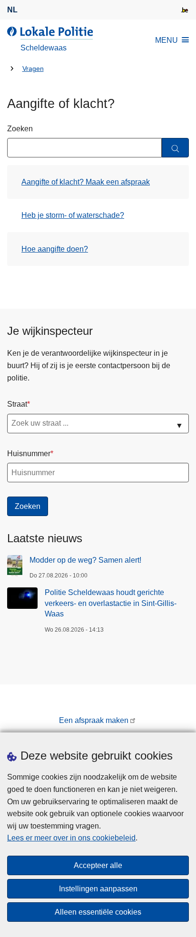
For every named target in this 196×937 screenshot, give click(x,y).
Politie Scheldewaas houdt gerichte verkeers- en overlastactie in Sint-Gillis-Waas (110, 603)
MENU (166, 40)
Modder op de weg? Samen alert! (85, 560)
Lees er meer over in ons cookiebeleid (71, 838)
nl (12, 10)
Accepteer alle (98, 865)
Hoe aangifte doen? (54, 249)
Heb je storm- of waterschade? (72, 215)
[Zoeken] (175, 147)
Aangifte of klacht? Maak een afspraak (85, 182)
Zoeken (20, 129)
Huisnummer (28, 453)
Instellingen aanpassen (98, 889)
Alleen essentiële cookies (98, 912)
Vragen (33, 68)
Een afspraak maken (93, 720)
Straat (17, 404)
